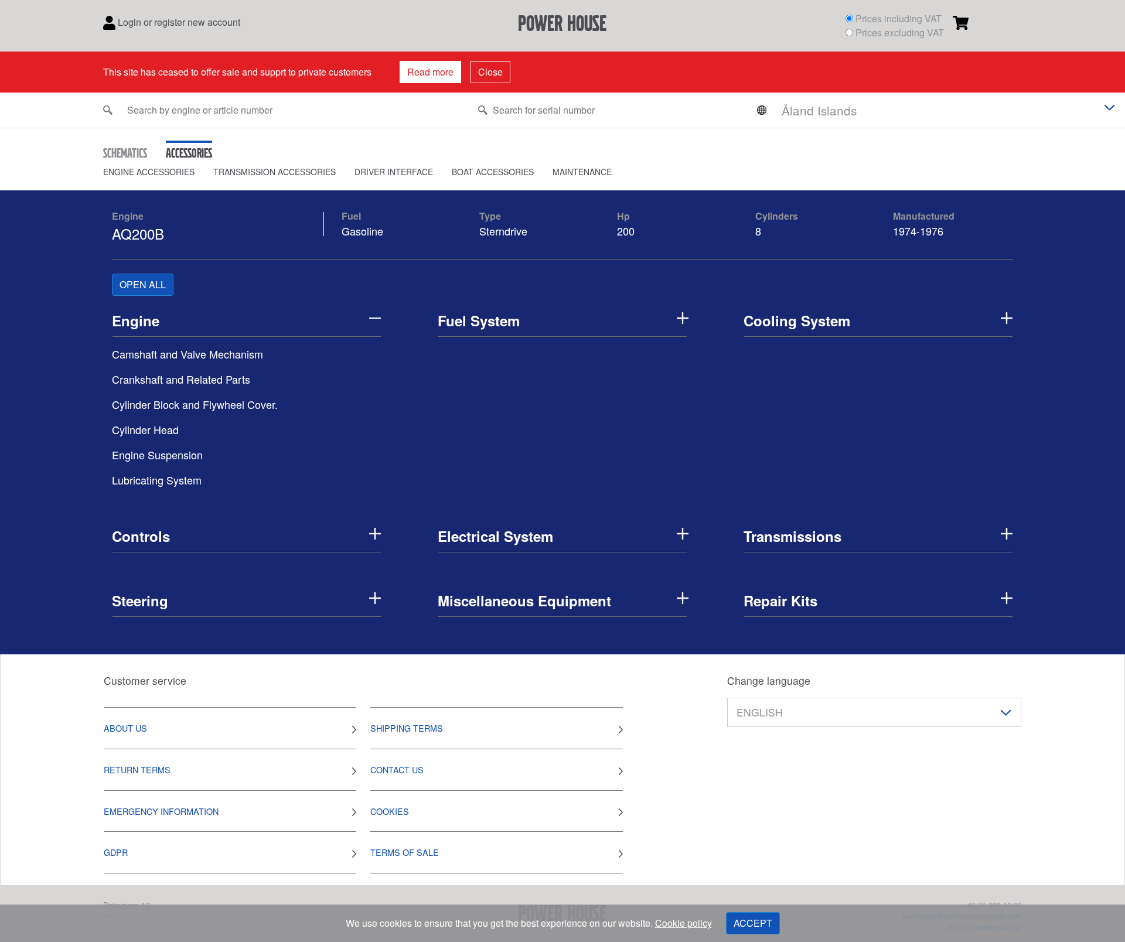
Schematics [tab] (125, 153)
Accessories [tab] (189, 153)
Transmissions (792, 536)
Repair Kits (780, 600)
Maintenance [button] (582, 172)
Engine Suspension (157, 454)
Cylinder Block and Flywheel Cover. (195, 404)
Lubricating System (157, 479)
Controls (141, 536)
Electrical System (495, 536)
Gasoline (362, 230)
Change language (768, 680)
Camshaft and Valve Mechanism (187, 353)
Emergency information (161, 811)
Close (490, 71)
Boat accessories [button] (493, 172)
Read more (430, 71)
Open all (143, 284)
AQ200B (138, 233)
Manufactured (923, 216)
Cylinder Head (145, 429)
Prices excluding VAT (899, 32)
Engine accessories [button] (149, 172)
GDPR (116, 852)
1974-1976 (918, 230)
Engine (128, 216)
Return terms (137, 769)
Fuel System (479, 320)
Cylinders (776, 216)
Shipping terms (406, 728)
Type (490, 216)
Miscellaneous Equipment (524, 600)
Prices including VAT (898, 18)
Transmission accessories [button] (274, 172)
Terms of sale (404, 852)
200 (627, 230)
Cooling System (797, 320)
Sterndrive (503, 230)
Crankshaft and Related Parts (181, 379)
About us (125, 728)
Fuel (351, 216)
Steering (140, 600)
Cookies (389, 811)
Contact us (397, 769)
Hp (623, 216)
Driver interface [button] (393, 172)
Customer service (145, 680)
